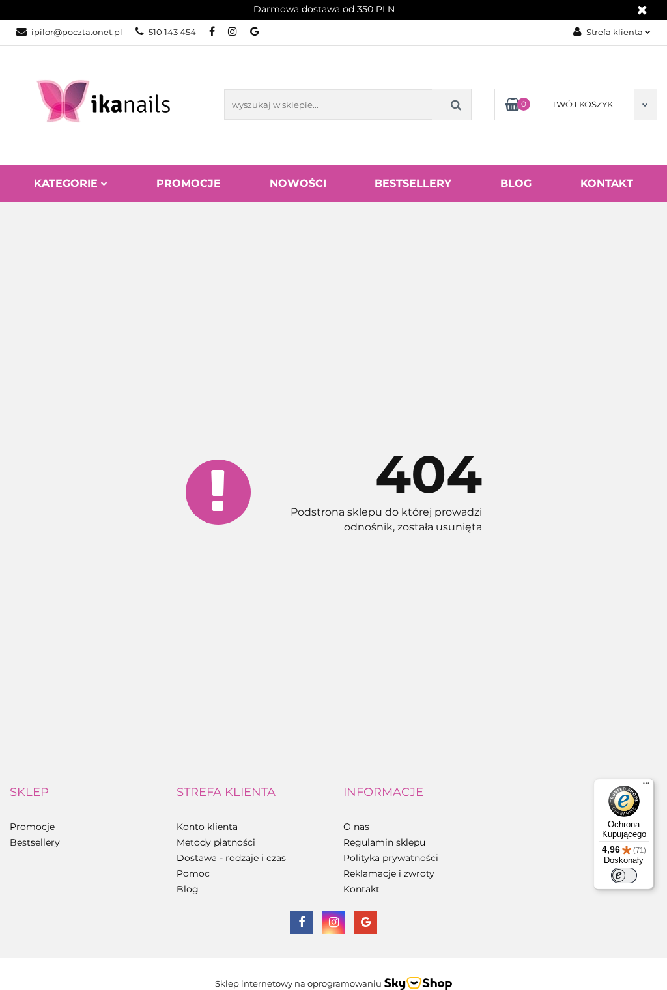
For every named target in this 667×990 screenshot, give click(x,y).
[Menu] (646, 786)
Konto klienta (207, 826)
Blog (516, 183)
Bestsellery (413, 183)
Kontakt (606, 183)
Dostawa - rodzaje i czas (231, 858)
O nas (356, 826)
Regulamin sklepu (384, 842)
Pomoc (193, 873)
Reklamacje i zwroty (388, 873)
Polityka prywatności (390, 858)
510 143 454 (172, 32)
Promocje (188, 183)
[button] (29, 792)
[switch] (624, 875)
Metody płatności (216, 842)
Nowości (298, 183)
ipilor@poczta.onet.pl (76, 32)
